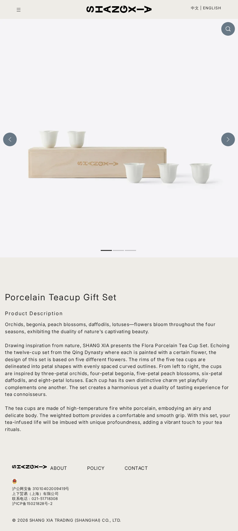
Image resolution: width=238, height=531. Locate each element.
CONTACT (136, 468)
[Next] (228, 139)
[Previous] (10, 139)
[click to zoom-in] (228, 29)
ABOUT (58, 468)
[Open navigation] (18, 9)
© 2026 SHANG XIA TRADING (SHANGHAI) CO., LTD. (66, 520)
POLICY (96, 468)
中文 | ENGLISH (206, 8)
